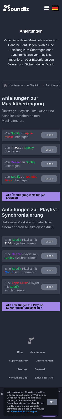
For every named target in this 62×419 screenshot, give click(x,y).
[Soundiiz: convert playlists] (31, 340)
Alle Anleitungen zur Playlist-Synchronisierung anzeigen (24, 306)
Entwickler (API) (44, 377)
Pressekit (40, 369)
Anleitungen (37, 352)
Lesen (49, 135)
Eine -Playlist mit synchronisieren (21, 241)
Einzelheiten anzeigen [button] (24, 411)
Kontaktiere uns (18, 377)
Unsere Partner (44, 360)
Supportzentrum (18, 360)
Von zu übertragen (19, 135)
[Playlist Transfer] (16, 7)
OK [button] (51, 402)
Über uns (22, 369)
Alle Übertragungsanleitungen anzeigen (25, 196)
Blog (20, 352)
